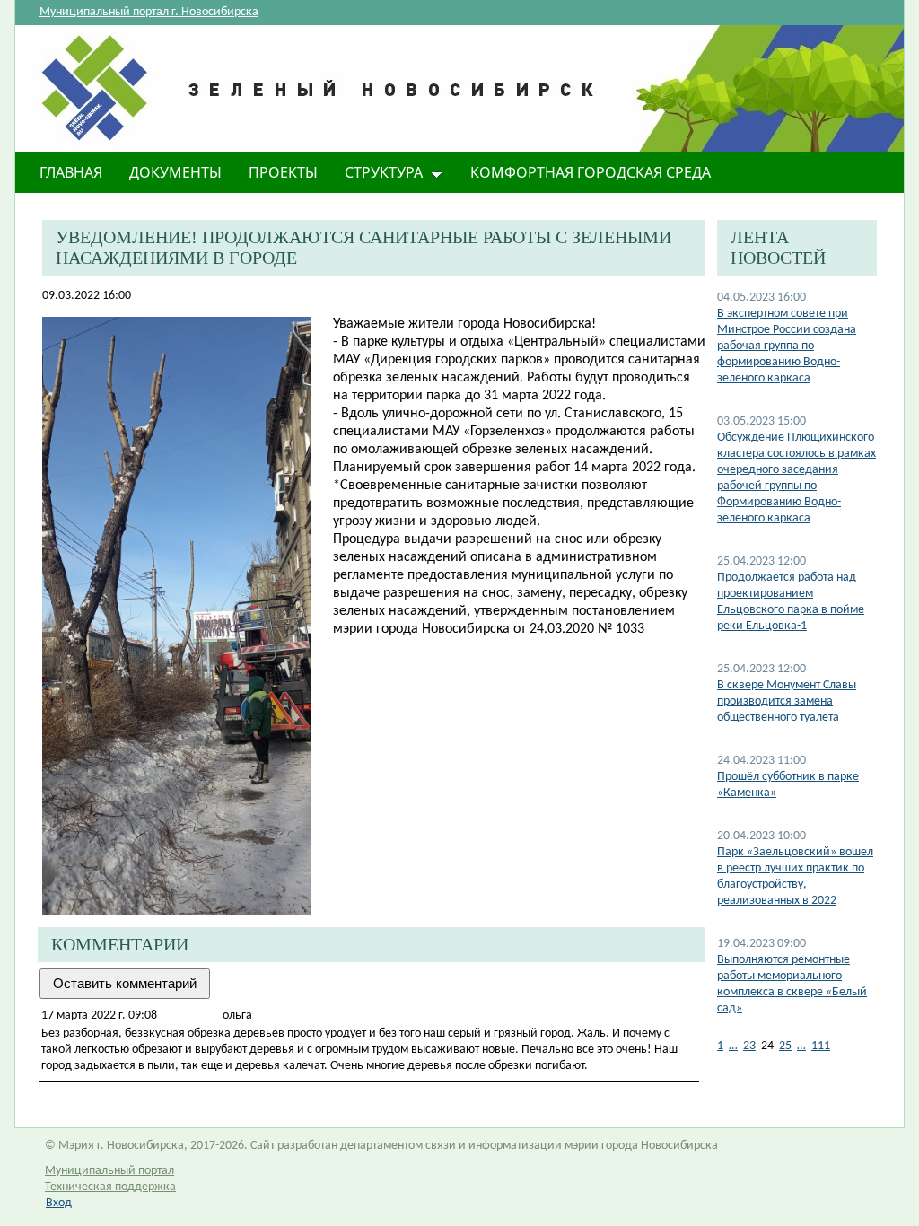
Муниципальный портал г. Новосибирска (148, 12)
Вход (59, 1203)
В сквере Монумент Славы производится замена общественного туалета (786, 701)
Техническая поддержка (110, 1187)
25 (785, 1046)
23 (749, 1046)
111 (820, 1046)
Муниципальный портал (109, 1171)
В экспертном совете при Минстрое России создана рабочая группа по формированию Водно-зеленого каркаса (786, 346)
